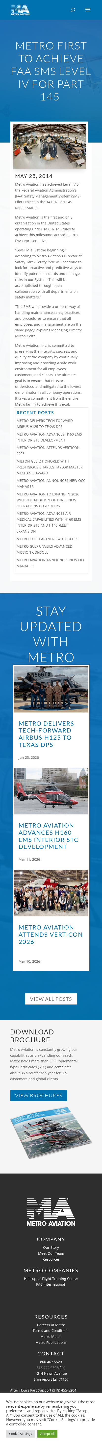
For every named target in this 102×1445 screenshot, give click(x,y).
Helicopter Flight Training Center (51, 1278)
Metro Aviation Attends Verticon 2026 (51, 934)
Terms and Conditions (51, 1330)
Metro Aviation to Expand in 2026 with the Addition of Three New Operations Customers (48, 500)
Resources (51, 1259)
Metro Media (51, 1336)
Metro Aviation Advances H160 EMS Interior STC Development (48, 836)
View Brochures (38, 1095)
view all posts (51, 999)
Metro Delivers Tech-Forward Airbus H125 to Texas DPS (46, 734)
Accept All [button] (47, 1433)
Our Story (51, 1247)
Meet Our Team (51, 1253)
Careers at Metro (51, 1325)
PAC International (51, 1284)
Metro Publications (51, 1342)
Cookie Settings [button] (20, 1433)
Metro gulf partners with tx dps (47, 539)
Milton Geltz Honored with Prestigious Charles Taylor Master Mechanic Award (50, 467)
